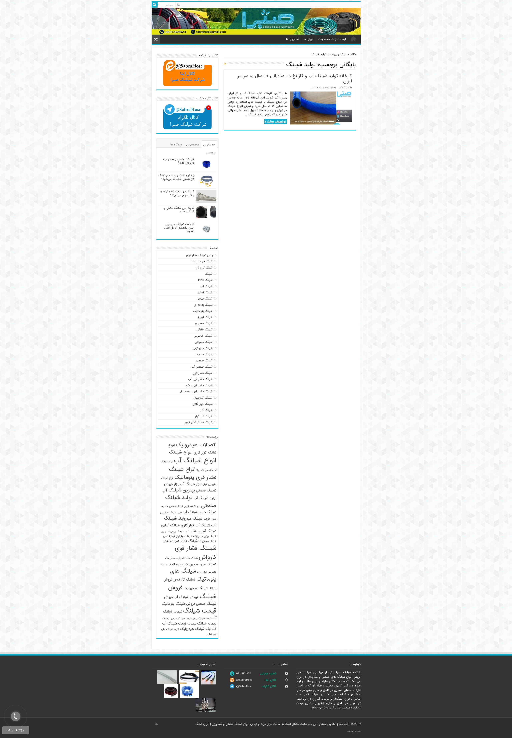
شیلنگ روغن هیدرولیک (204, 536)
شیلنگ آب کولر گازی (195, 525)
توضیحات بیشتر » (275, 121)
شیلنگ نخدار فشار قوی (199, 422)
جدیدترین (209, 144)
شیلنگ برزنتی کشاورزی (172, 531)
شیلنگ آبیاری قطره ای (200, 531)
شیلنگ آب (344, 88)
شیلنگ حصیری (204, 323)
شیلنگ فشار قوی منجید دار (196, 391)
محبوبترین (192, 144)
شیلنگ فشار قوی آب (200, 379)
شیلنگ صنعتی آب (202, 367)
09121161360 (243, 673)
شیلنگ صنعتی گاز (207, 541)
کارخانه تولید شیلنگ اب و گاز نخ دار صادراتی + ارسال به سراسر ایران (295, 79)
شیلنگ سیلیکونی (203, 348)
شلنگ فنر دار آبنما (202, 261)
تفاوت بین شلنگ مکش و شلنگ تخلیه (179, 210)
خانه (353, 39)
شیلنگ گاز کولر (204, 416)
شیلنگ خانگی (204, 329)
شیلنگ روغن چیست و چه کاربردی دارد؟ (178, 161)
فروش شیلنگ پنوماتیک (178, 604)
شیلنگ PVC (205, 280)
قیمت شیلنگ (199, 611)
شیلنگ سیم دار (203, 354)
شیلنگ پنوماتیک (203, 311)
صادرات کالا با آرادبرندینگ (354, 731)
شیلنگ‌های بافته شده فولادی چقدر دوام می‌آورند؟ (177, 193)
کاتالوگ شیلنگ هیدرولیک (198, 629)
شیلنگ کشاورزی (203, 398)
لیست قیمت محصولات (332, 39)
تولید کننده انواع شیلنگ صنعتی (184, 506)
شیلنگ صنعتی (204, 360)
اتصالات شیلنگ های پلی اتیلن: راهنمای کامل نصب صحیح (178, 228)
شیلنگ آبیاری (205, 292)
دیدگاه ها (176, 144)
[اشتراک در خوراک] (225, 64)
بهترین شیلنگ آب (178, 490)
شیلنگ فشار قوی (203, 373)
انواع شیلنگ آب (195, 460)
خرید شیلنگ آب (194, 512)
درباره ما (308, 39)
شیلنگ (209, 274)
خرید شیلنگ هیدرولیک (194, 518)
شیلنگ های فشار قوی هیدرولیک (181, 558)
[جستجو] (155, 5)
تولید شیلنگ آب (205, 498)
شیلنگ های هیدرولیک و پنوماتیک (192, 564)
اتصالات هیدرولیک (196, 445)
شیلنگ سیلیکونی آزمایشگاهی (177, 536)
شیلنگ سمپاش (204, 342)
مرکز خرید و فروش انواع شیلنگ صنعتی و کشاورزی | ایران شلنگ (234, 724)
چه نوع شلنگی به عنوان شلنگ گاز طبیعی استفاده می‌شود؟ (176, 177)
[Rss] (178, 4)
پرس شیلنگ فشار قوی (199, 255)
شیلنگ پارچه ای (203, 305)
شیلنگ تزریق (205, 317)
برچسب (210, 152)
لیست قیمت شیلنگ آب (179, 623)
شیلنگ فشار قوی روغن (199, 385)
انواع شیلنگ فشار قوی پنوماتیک (192, 473)
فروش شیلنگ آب (186, 597)
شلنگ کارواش (204, 268)
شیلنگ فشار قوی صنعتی (180, 541)
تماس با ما (292, 39)
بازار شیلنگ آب (190, 484)
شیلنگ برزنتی (205, 298)
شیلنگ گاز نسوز (184, 579)
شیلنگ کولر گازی (203, 404)
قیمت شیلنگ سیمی (181, 618)
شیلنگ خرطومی (203, 336)
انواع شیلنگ (180, 452)
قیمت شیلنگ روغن (201, 618)
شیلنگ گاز (207, 410)
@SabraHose (244, 680)
